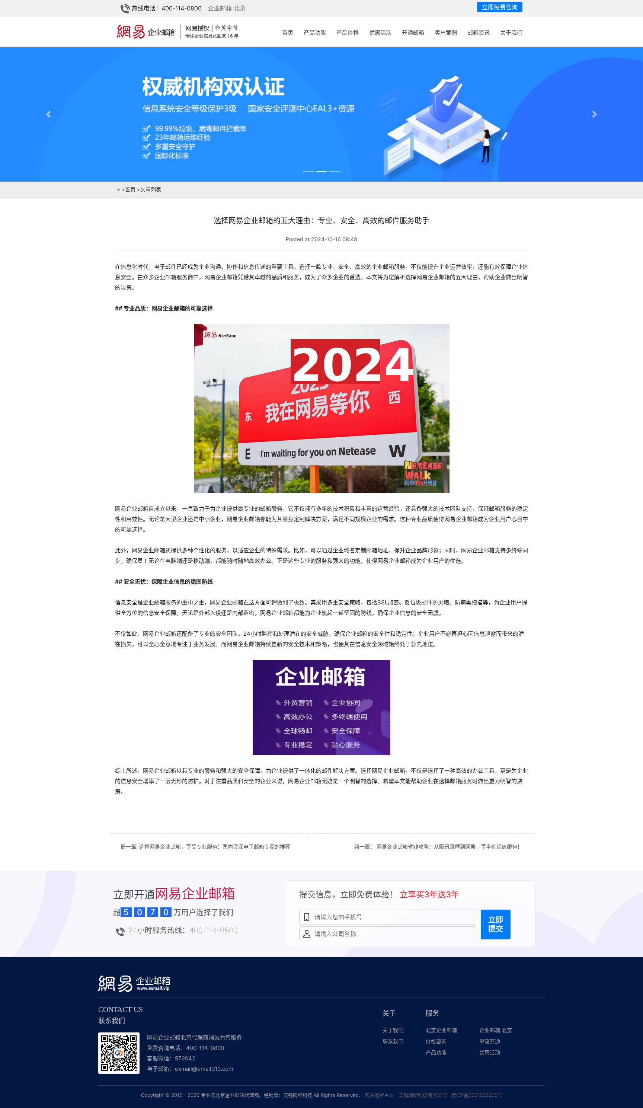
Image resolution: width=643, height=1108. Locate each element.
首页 (287, 32)
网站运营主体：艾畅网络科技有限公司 (405, 1095)
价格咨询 (436, 1041)
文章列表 (149, 189)
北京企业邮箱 (441, 1030)
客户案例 (446, 32)
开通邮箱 (413, 32)
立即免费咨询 (500, 7)
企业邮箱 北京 (227, 8)
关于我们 (511, 32)
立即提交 (495, 924)
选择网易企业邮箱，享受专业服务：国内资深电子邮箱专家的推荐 (214, 846)
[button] (48, 114)
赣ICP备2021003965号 (476, 1095)
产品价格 (347, 32)
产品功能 (315, 32)
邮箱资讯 (478, 32)
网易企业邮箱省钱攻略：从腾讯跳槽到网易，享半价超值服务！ (449, 846)
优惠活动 (380, 32)
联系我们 (393, 1041)
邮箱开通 (489, 1041)
